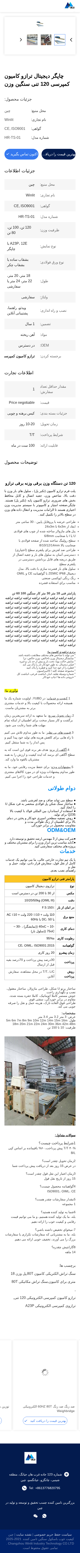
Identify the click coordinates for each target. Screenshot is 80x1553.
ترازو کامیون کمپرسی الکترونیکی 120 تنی (45, 1298)
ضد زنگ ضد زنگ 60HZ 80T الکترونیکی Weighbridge (49, 1409)
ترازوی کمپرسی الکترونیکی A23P (50, 1306)
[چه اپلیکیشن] (44, 1516)
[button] (69, 1380)
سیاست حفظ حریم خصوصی (53, 1534)
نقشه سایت (24, 1534)
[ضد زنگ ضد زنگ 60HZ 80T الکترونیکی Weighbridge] (45, 1372)
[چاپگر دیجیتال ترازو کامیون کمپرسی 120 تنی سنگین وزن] (40, 23)
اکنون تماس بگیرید (24, 154)
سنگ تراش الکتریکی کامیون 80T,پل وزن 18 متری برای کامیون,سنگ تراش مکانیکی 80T (43, 1275)
